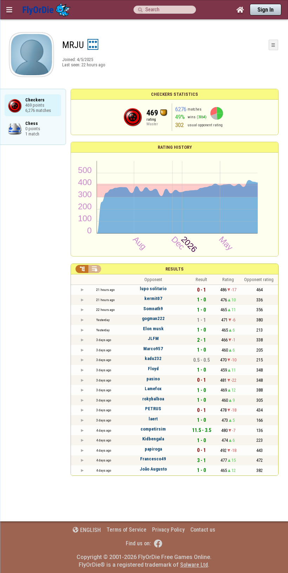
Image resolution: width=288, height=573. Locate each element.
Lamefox (153, 388)
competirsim (153, 429)
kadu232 (153, 358)
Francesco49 (153, 458)
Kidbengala (153, 438)
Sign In (265, 9)
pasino (153, 378)
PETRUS (153, 408)
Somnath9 (153, 308)
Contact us (202, 529)
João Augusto (153, 469)
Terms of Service (126, 529)
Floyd (153, 368)
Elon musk (153, 328)
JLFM (153, 338)
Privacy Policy (168, 529)
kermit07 (153, 298)
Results (174, 269)
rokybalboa (153, 398)
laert (153, 418)
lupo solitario (153, 288)
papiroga (153, 449)
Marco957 (153, 348)
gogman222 (153, 318)
